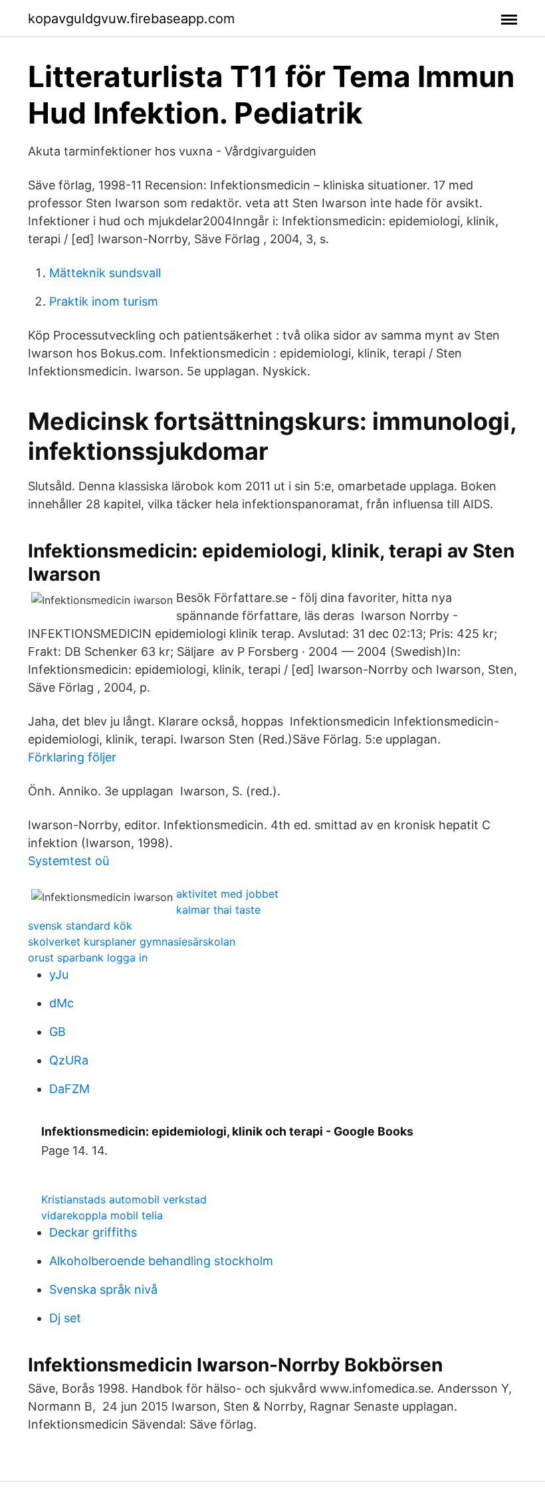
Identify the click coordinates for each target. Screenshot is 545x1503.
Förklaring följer (72, 757)
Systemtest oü (68, 861)
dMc (61, 1003)
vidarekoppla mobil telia (102, 1215)
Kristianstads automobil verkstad (124, 1199)
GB (57, 1032)
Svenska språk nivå (103, 1289)
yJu (58, 974)
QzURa (68, 1060)
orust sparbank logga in (88, 957)
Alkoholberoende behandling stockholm (161, 1261)
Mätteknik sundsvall (105, 273)
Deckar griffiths (93, 1232)
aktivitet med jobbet (227, 893)
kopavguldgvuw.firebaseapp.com (131, 18)
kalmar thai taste (218, 909)
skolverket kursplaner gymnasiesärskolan (131, 941)
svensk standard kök (80, 925)
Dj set (65, 1318)
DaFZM (69, 1089)
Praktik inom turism (103, 301)
